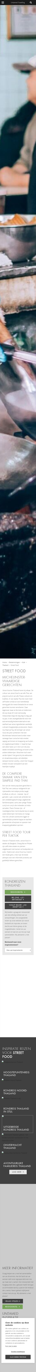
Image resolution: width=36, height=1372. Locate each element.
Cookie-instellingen (18, 1351)
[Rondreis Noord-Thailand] (11, 1080)
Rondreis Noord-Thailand (15, 1092)
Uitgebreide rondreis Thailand (16, 1128)
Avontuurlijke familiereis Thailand (17, 1165)
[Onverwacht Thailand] (17, 1135)
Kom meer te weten (11, 1346)
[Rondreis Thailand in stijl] (11, 1098)
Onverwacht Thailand (13, 1146)
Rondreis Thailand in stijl (16, 1110)
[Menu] (2, 2)
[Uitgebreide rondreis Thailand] (17, 1117)
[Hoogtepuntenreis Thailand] (12, 1062)
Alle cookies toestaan (18, 1357)
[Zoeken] (31, 2)
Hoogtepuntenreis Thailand (16, 1074)
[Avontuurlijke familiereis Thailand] (14, 1153)
